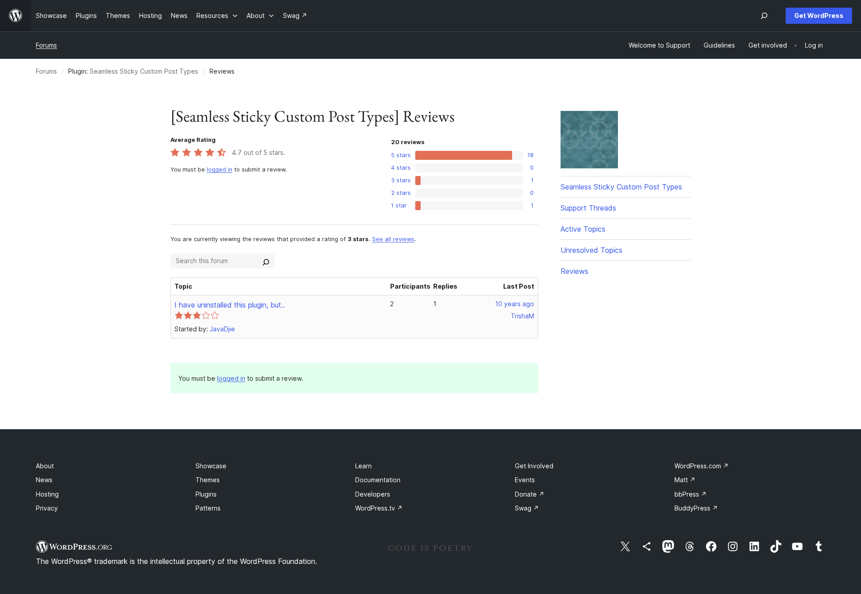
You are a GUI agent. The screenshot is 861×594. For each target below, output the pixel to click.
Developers (372, 494)
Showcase (211, 466)
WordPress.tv (379, 508)
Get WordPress (819, 15)
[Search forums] (265, 261)
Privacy (47, 508)
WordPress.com (701, 466)
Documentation (377, 480)
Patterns (208, 508)
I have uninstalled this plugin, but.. (229, 304)
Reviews (574, 271)
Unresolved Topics (591, 250)
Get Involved (534, 466)
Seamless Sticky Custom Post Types (144, 71)
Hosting (47, 494)
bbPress (690, 494)
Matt (685, 480)
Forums (46, 45)
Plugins (206, 494)
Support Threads (588, 207)
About (45, 466)
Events (525, 480)
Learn (363, 466)
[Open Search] (764, 15)
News (44, 480)
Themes (208, 480)
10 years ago (514, 304)
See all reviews (393, 239)
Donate (529, 494)
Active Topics (583, 228)
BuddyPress (696, 508)
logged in (219, 169)
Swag (527, 508)
